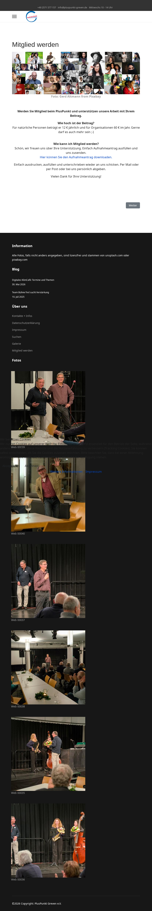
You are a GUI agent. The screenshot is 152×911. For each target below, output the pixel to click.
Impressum (94, 472)
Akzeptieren (10, 466)
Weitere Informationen (66, 472)
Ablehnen (31, 466)
